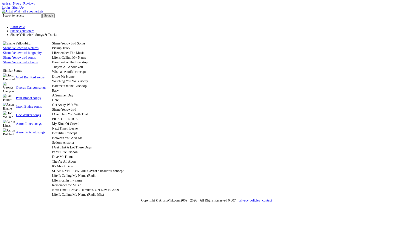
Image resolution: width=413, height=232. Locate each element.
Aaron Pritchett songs (30, 132)
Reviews (29, 3)
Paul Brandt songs (28, 98)
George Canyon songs (31, 87)
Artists (6, 3)
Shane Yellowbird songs (19, 57)
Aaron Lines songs (29, 123)
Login (6, 7)
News (17, 3)
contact (267, 200)
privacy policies (249, 200)
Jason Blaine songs (29, 106)
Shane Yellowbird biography (22, 53)
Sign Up (18, 7)
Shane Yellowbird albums (20, 62)
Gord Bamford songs (30, 77)
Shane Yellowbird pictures (21, 48)
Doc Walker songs (28, 115)
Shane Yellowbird (22, 31)
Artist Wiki (17, 27)
